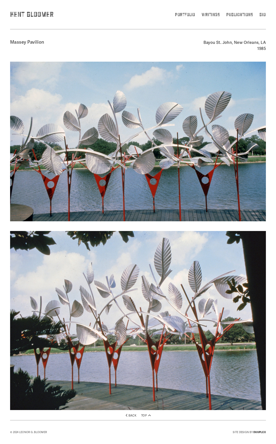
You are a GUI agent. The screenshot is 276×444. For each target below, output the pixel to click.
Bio (262, 14)
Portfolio (185, 14)
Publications (239, 14)
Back (132, 415)
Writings (211, 14)
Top (144, 415)
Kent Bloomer (32, 14)
